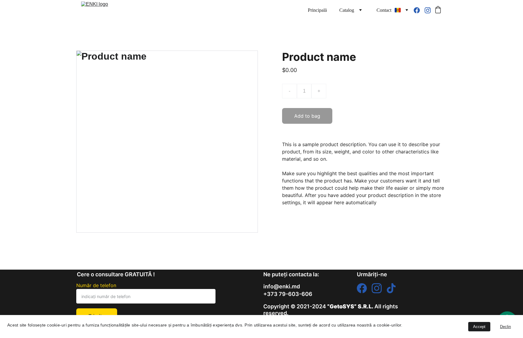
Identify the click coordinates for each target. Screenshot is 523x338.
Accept (479, 326)
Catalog (346, 10)
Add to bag (307, 116)
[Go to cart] (438, 10)
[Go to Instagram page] (428, 10)
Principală (317, 10)
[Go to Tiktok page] (391, 288)
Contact (384, 10)
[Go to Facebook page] (419, 10)
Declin (505, 326)
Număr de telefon (96, 285)
